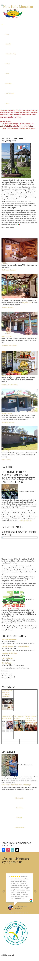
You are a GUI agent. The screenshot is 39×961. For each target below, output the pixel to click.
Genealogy (9, 83)
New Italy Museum (8, 646)
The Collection (10, 93)
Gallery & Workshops (8, 422)
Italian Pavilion (6, 460)
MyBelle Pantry (7, 663)
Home (7, 34)
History (8, 64)
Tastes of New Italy (8, 307)
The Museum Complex (9, 270)
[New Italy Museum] (17, 6)
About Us (8, 44)
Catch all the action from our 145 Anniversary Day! (31, 718)
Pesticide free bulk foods (9, 384)
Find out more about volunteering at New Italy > (16, 785)
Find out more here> (25, 521)
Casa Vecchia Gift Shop (9, 345)
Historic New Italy (11, 54)
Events (7, 73)
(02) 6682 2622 (27, 302)
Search (7, 103)
